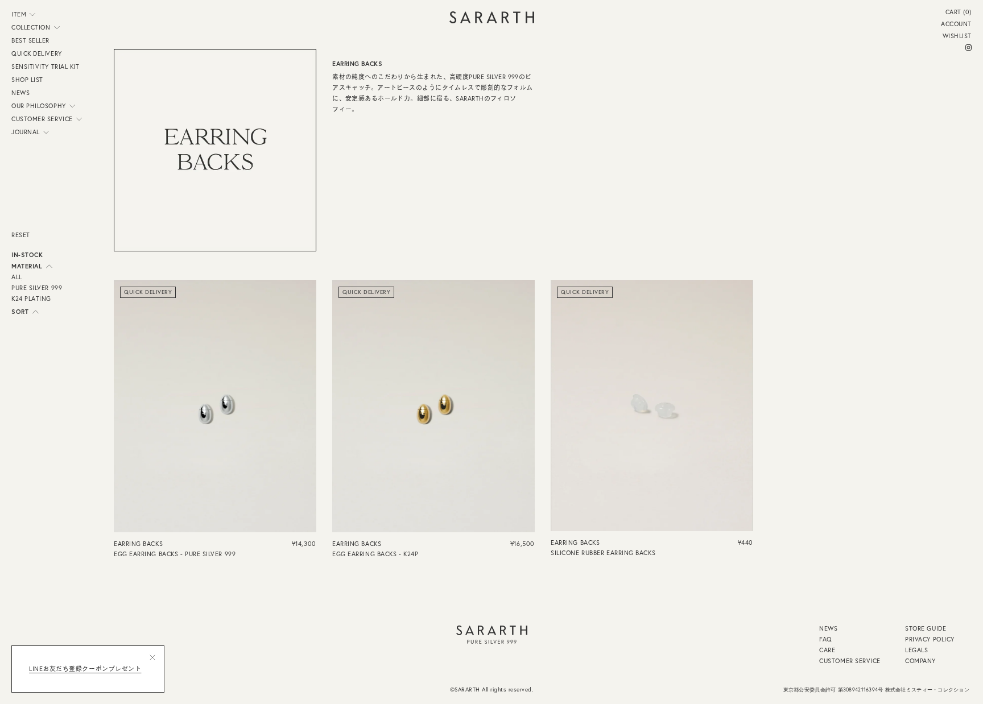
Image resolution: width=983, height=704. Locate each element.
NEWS (20, 93)
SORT (19, 312)
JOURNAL (25, 132)
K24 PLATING (31, 299)
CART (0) (958, 12)
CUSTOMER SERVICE (42, 119)
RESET (20, 235)
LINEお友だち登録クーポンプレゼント (85, 669)
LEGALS (916, 650)
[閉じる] (152, 657)
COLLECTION (31, 27)
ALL (16, 277)
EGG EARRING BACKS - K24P (375, 554)
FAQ (825, 639)
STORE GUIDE (925, 629)
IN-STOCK (27, 255)
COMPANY (920, 661)
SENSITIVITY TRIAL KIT (45, 67)
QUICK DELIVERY (36, 54)
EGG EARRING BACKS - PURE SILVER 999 (175, 554)
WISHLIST (957, 36)
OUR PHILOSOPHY (38, 106)
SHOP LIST (27, 80)
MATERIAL (26, 266)
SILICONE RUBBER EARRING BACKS (603, 553)
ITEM (18, 14)
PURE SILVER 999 (36, 288)
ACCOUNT (956, 24)
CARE (827, 650)
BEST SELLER (30, 41)
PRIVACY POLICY (930, 639)
